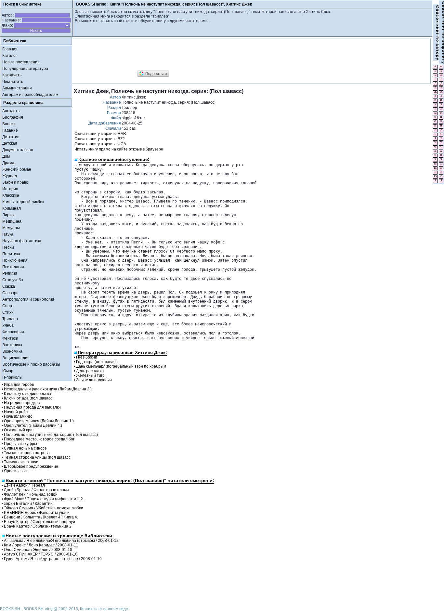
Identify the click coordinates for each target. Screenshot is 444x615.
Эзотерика (12, 345)
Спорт (8, 306)
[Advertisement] (192, 54)
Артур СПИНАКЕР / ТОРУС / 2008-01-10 (40, 554)
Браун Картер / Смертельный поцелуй (39, 521)
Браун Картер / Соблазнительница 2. (38, 526)
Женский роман (16, 169)
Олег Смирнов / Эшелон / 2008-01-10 (38, 549)
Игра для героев (19, 384)
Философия (13, 332)
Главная (10, 49)
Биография (12, 117)
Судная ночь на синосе (25, 448)
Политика (11, 254)
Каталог (9, 55)
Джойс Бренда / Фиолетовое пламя (36, 490)
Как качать (11, 75)
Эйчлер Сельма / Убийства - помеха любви (43, 508)
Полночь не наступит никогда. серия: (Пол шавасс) (51, 434)
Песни (8, 247)
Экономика (12, 351)
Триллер (10, 319)
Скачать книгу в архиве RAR (100, 133)
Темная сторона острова (27, 453)
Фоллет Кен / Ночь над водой (31, 494)
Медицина (11, 221)
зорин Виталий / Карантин (28, 503)
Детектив (10, 137)
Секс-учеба (12, 280)
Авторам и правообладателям (30, 94)
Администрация (17, 88)
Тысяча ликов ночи (21, 462)
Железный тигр (90, 375)
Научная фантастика (21, 241)
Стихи (8, 312)
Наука (7, 234)
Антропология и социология (28, 299)
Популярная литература (25, 68)
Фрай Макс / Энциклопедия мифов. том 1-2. (44, 499)
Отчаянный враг (19, 430)
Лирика (9, 215)
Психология (13, 267)
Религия (9, 273)
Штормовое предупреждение (31, 466)
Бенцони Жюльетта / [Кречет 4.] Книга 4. (41, 517)
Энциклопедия (16, 358)
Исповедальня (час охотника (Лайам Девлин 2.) (48, 389)
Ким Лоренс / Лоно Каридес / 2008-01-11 (41, 545)
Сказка (8, 286)
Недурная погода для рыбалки (32, 407)
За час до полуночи (94, 380)
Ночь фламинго (18, 416)
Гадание (10, 130)
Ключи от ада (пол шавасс (28, 398)
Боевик (8, 124)
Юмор (7, 371)
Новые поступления (21, 62)
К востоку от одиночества (27, 393)
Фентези (10, 338)
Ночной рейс (16, 412)
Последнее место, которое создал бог (39, 439)
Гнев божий (86, 357)
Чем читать (12, 81)
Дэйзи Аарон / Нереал (24, 485)
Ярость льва (15, 471)
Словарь (10, 293)
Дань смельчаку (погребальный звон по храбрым (121, 366)
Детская (9, 143)
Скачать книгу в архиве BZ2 (99, 139)
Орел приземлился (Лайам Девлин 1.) (39, 421)
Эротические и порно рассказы (31, 364)
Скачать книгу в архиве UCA (100, 144)
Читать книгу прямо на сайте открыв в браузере (118, 149)
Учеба (8, 325)
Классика (10, 195)
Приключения (15, 260)
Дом (6, 156)
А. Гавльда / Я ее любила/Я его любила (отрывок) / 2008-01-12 (61, 540)
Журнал (9, 176)
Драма (8, 163)
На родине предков (22, 402)
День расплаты (90, 371)
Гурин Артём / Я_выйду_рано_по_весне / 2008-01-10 (53, 558)
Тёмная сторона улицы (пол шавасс (37, 457)
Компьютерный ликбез (23, 202)
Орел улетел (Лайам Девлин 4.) (33, 425)
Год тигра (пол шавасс (96, 362)
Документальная (17, 150)
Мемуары (11, 228)
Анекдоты (11, 111)
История (10, 189)
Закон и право (15, 182)
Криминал (11, 208)
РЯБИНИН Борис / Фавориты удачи (37, 512)
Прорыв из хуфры (20, 443)
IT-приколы (12, 377)
